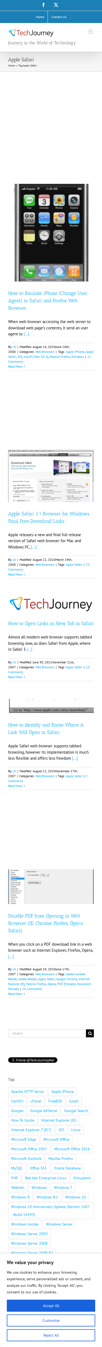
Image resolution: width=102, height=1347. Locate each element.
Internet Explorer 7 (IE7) (31, 1129)
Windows (77, 357)
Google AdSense (43, 1110)
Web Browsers (44, 352)
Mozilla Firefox (60, 357)
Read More (15, 366)
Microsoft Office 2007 (29, 1148)
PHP (14, 1177)
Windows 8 (20, 1197)
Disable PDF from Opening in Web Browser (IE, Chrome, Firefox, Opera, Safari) (46, 923)
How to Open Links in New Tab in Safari (51, 623)
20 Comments (32, 989)
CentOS (17, 1101)
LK (14, 347)
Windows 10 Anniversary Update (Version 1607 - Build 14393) (50, 1210)
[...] (26, 333)
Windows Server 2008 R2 (32, 1252)
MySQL (17, 1168)
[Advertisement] (51, 125)
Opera (52, 984)
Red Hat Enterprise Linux (45, 1177)
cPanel (35, 1101)
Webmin (17, 1187)
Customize (51, 1320)
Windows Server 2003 (29, 1233)
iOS (19, 357)
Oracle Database (67, 1168)
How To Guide (22, 1120)
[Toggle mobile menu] (91, 31)
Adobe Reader (27, 979)
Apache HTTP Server (27, 1091)
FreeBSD (55, 1101)
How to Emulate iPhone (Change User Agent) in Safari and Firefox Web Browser (48, 300)
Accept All (51, 1305)
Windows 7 (63, 1187)
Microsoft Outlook (26, 1158)
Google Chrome (66, 979)
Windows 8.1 (47, 1197)
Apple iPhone (75, 352)
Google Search (76, 1110)
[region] (51, 1300)
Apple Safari (74, 564)
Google (17, 1110)
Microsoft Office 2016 (72, 1148)
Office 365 (38, 1168)
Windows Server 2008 (29, 1243)
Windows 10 (75, 1197)
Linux (76, 1129)
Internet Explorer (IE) (58, 1120)
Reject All (51, 1335)
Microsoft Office (56, 1139)
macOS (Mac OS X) (35, 357)
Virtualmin (82, 1177)
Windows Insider (25, 1224)
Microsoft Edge (23, 1139)
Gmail (74, 1101)
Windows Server (59, 1224)
